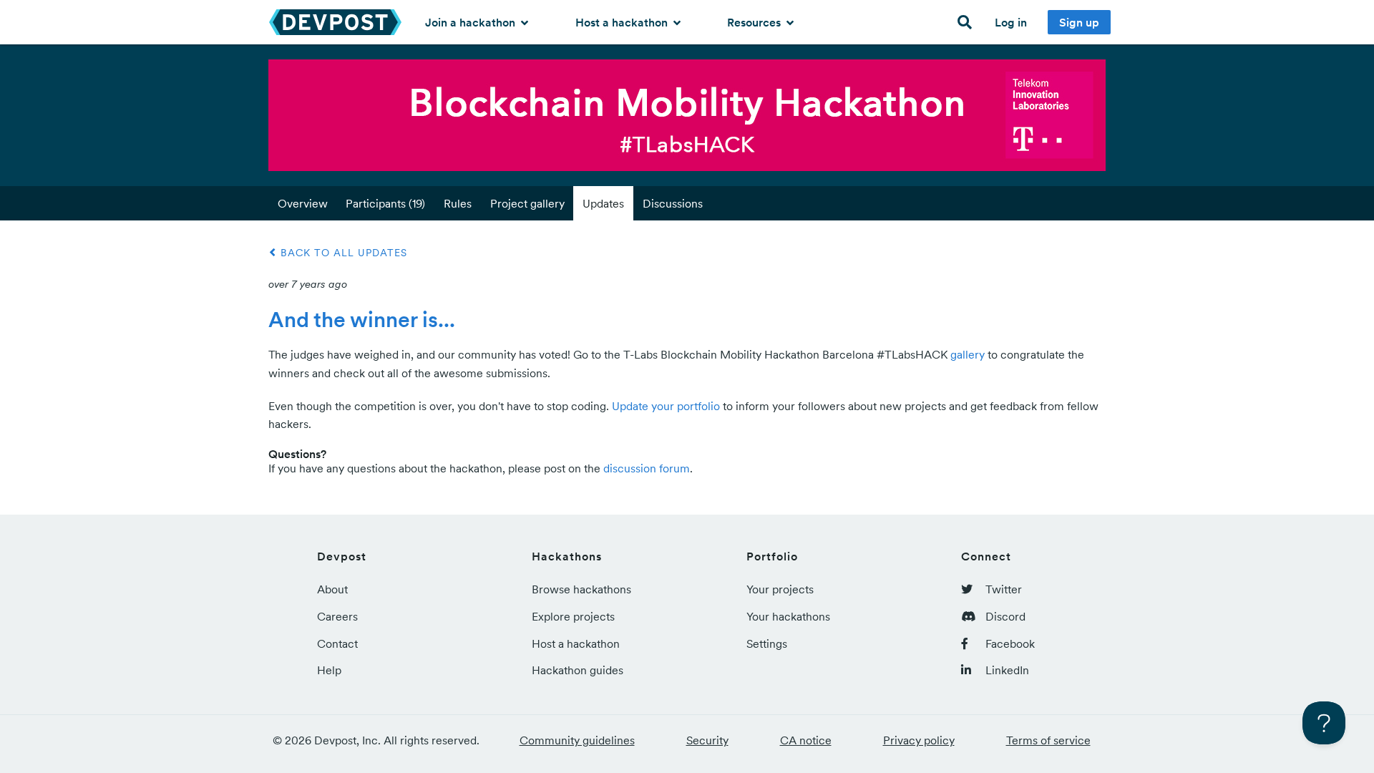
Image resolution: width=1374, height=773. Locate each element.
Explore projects (573, 616)
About (332, 589)
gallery (967, 354)
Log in (1011, 22)
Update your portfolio (666, 406)
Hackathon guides (577, 670)
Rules (458, 203)
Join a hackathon (471, 22)
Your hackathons (788, 616)
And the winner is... (361, 319)
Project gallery (527, 203)
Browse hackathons (581, 589)
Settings (766, 643)
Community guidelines (577, 740)
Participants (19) (385, 203)
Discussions (673, 203)
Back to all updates (342, 252)
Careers (337, 616)
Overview (303, 203)
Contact (337, 643)
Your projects (780, 589)
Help (329, 670)
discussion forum (646, 468)
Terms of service (1048, 740)
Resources (755, 22)
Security (707, 740)
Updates (603, 203)
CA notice (806, 740)
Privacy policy (919, 740)
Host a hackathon (623, 22)
